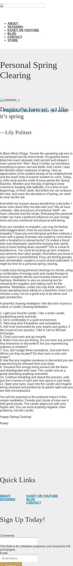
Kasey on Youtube (23, 30)
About (12, 23)
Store (12, 40)
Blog (11, 33)
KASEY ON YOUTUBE (42, 496)
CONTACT (33, 502)
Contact (14, 37)
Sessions (15, 26)
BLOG (30, 499)
